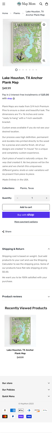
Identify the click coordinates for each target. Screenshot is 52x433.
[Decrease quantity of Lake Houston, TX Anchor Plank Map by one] (17, 198)
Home (5, 13)
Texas (31, 188)
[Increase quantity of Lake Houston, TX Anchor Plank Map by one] (46, 198)
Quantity (7, 198)
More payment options (26, 221)
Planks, (23, 188)
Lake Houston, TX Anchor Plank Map (20, 352)
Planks (17, 13)
